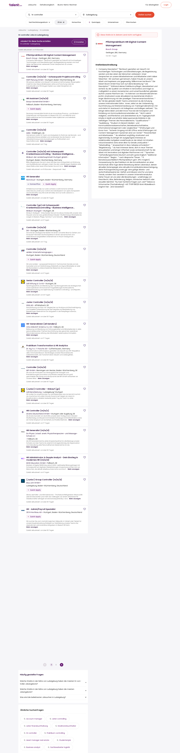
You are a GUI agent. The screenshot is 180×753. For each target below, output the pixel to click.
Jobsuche (22, 30)
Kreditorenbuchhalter (67, 726)
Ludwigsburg (33, 30)
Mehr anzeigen (32, 66)
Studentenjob (65, 740)
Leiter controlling (59, 719)
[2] (61, 664)
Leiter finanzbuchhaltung (37, 726)
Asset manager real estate (37, 740)
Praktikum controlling (56, 733)
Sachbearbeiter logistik (60, 747)
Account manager (34, 719)
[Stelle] (50, 14)
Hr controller (31, 733)
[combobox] (52, 14)
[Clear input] (76, 14)
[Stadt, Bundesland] (105, 14)
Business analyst (33, 747)
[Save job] (84, 55)
